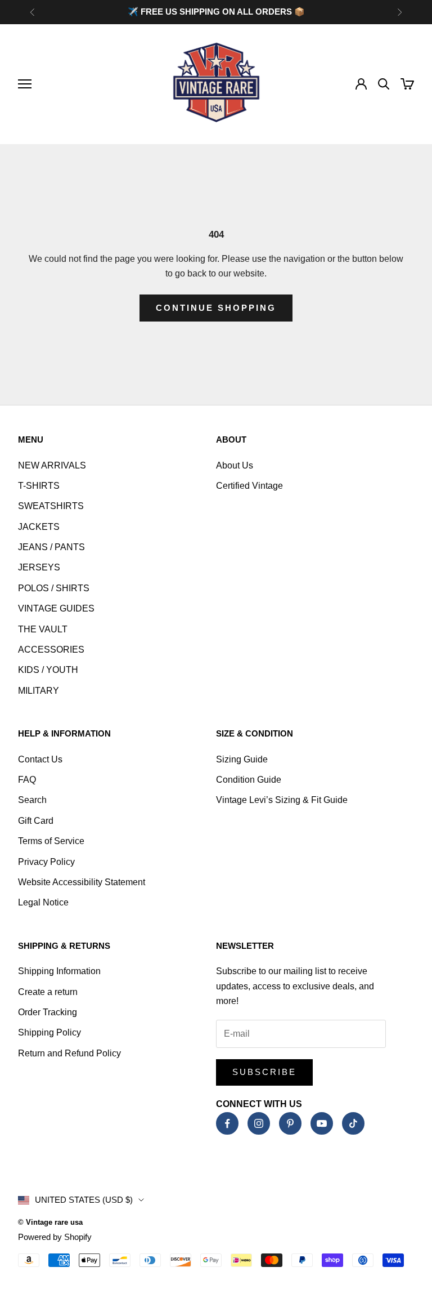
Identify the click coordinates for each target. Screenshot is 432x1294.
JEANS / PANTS (51, 547)
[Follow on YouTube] (321, 1123)
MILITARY (38, 690)
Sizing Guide (242, 759)
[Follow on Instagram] (259, 1123)
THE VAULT (43, 629)
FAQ (27, 779)
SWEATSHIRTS (51, 506)
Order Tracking (47, 1012)
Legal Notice (43, 902)
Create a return (48, 992)
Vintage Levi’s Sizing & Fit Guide (282, 800)
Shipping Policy (49, 1032)
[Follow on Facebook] (227, 1123)
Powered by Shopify (55, 1237)
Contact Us (40, 759)
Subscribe (264, 1072)
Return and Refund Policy (69, 1053)
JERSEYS (39, 567)
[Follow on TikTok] (353, 1123)
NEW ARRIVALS (52, 465)
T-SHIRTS (39, 485)
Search (32, 800)
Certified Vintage (249, 485)
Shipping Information (59, 971)
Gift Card (35, 821)
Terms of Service (51, 841)
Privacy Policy (46, 862)
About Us (234, 465)
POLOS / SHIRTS (53, 588)
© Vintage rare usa (50, 1222)
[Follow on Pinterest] (290, 1123)
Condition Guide (248, 779)
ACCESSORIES (51, 649)
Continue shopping (216, 308)
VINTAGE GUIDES (56, 608)
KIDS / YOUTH (48, 670)
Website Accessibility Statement (81, 882)
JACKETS (39, 527)
